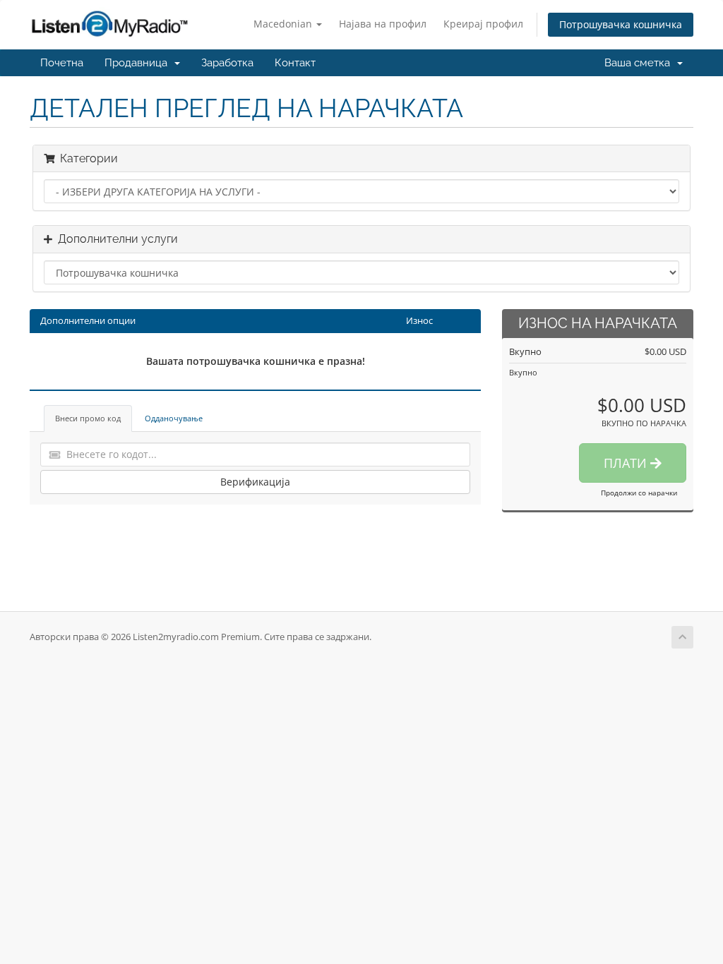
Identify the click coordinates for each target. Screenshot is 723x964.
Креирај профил (483, 23)
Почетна (61, 62)
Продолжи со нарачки (639, 493)
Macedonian (284, 23)
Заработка (227, 62)
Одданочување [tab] (174, 418)
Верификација (255, 481)
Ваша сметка (640, 62)
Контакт (295, 62)
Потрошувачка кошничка (620, 24)
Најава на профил (382, 23)
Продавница (138, 62)
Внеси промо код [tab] (88, 418)
